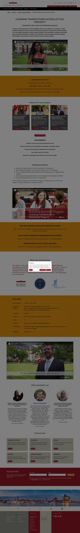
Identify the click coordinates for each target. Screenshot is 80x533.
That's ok (48, 270)
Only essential (42, 270)
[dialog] (40, 266)
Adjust (31, 270)
